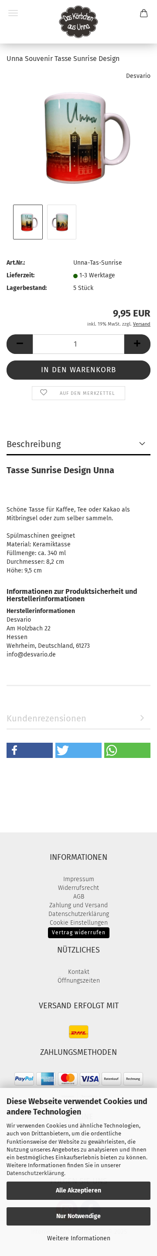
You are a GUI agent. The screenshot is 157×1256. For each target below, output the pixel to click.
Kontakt (78, 972)
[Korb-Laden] (78, 22)
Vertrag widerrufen (79, 932)
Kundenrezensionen (46, 718)
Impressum (78, 879)
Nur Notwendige (78, 1216)
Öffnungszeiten (79, 980)
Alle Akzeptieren (78, 1190)
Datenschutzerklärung (35, 1173)
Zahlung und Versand (78, 905)
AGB (78, 896)
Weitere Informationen (78, 1238)
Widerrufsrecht (78, 888)
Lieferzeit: (20, 275)
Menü (13, 13)
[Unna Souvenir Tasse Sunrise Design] (78, 137)
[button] (20, 344)
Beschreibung (34, 444)
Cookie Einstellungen (79, 922)
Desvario (138, 76)
